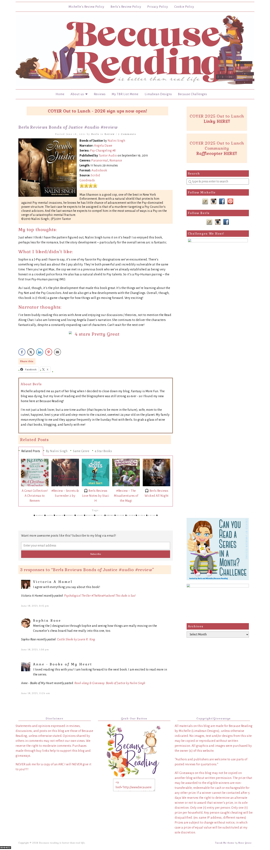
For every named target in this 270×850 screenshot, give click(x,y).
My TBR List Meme (125, 94)
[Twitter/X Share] (30, 351)
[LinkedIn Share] (39, 351)
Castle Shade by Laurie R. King (76, 639)
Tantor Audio (108, 155)
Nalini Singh (116, 140)
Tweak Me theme (224, 843)
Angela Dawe (103, 145)
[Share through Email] (57, 351)
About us (78, 94)
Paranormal (99, 160)
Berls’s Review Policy (126, 6)
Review (110, 134)
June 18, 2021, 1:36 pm (35, 649)
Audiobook (99, 170)
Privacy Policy (157, 6)
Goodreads (87, 180)
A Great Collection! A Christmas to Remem (35, 495)
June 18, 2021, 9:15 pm (35, 605)
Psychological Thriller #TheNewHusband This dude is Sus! (100, 595)
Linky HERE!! (217, 121)
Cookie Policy (184, 6)
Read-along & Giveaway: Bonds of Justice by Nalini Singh (109, 683)
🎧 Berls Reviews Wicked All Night (157, 493)
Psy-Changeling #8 (103, 150)
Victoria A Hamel (53, 582)
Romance (115, 160)
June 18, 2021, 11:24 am (35, 693)
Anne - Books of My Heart (62, 664)
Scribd (95, 175)
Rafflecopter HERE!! (217, 153)
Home (60, 94)
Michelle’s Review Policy (86, 6)
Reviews (100, 94)
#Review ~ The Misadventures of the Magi (126, 495)
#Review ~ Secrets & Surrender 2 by (65, 493)
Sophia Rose (47, 620)
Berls (95, 134)
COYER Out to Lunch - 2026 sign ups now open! (97, 111)
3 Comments (127, 134)
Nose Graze (245, 843)
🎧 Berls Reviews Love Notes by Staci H (95, 495)
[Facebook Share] (21, 351)
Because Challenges (192, 94)
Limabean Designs (158, 94)
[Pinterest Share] (48, 351)
